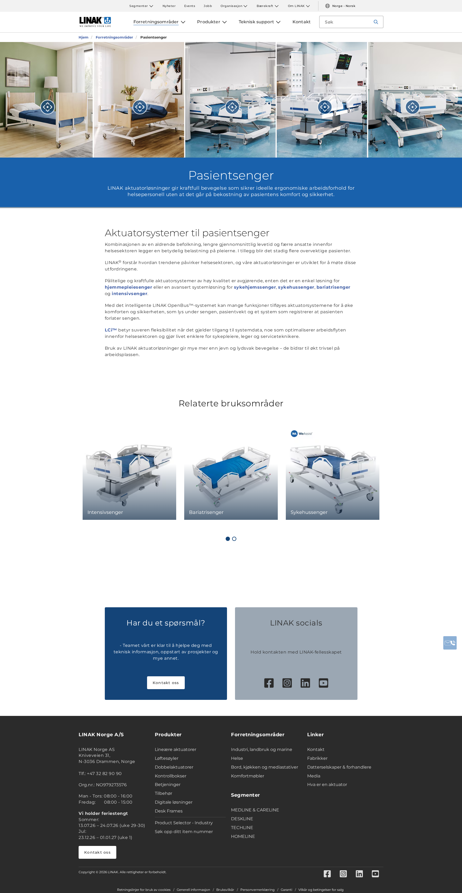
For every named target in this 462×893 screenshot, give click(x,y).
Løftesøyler (166, 758)
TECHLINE (242, 827)
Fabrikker (317, 758)
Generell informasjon (193, 890)
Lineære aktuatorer (175, 749)
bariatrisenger (334, 287)
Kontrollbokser (170, 775)
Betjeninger (167, 784)
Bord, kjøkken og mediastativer (264, 767)
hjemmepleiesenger (128, 287)
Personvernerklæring (257, 890)
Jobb (208, 6)
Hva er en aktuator (327, 784)
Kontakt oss (166, 682)
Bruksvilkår (225, 890)
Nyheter (169, 6)
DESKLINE (242, 818)
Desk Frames (169, 811)
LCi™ (111, 330)
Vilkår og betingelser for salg (321, 890)
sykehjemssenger (255, 287)
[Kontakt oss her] (450, 643)
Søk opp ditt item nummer (184, 831)
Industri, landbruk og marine (261, 749)
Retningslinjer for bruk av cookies (144, 890)
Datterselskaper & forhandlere (339, 767)
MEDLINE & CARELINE (255, 809)
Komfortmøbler (247, 775)
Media (313, 775)
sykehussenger (296, 287)
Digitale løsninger (173, 802)
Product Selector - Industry (184, 822)
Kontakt (316, 749)
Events (189, 6)
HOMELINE (243, 836)
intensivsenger (129, 293)
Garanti (286, 890)
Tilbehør (163, 793)
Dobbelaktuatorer (174, 767)
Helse (237, 758)
